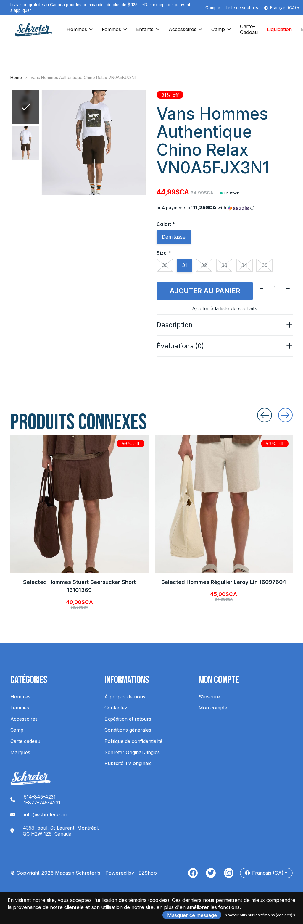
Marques (20, 752)
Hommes (77, 29)
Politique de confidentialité (133, 741)
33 (224, 265)
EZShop (146, 873)
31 (184, 265)
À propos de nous (124, 697)
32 (204, 265)
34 (244, 265)
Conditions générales (127, 730)
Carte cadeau (25, 741)
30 (165, 265)
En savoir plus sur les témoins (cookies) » (259, 915)
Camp (218, 29)
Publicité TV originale (128, 763)
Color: (166, 224)
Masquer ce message (192, 915)
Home (16, 77)
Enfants (145, 29)
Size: (164, 253)
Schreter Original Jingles (132, 752)
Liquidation (279, 29)
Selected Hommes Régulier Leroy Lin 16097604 (223, 582)
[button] (224, 208)
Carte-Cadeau (249, 29)
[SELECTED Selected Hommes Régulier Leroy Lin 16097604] (224, 504)
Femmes (111, 29)
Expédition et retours (127, 719)
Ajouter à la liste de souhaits (224, 308)
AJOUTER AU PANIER (205, 291)
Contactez (115, 708)
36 (264, 265)
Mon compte (213, 708)
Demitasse (174, 237)
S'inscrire (209, 697)
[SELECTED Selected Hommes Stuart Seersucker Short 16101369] (79, 504)
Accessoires (182, 29)
